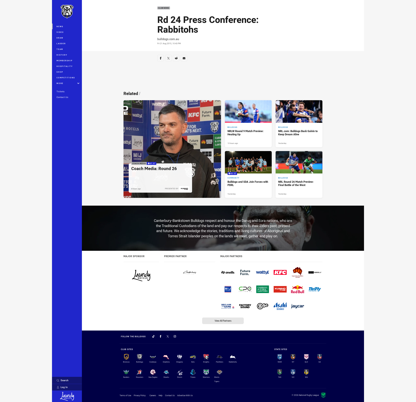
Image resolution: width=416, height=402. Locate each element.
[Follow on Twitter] (167, 336)
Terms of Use (125, 395)
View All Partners (223, 320)
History (62, 55)
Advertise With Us (185, 395)
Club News (163, 8)
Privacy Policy (140, 395)
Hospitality (65, 66)
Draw (60, 38)
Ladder (61, 43)
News (60, 26)
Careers (153, 395)
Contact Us (62, 97)
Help (160, 395)
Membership (65, 60)
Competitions (66, 77)
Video (60, 32)
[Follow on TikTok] (153, 336)
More (60, 83)
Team (60, 49)
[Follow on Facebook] (160, 336)
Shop (60, 72)
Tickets (61, 91)
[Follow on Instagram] (175, 336)
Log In (64, 387)
